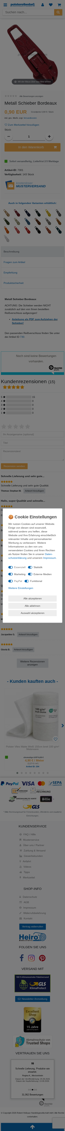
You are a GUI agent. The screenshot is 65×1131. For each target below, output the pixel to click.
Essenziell (19, 567)
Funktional (36, 581)
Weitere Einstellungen (20, 587)
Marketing (19, 574)
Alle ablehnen (32, 605)
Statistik (38, 567)
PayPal (18, 581)
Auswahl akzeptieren (32, 613)
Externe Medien (43, 574)
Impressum (49, 557)
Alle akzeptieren (32, 598)
